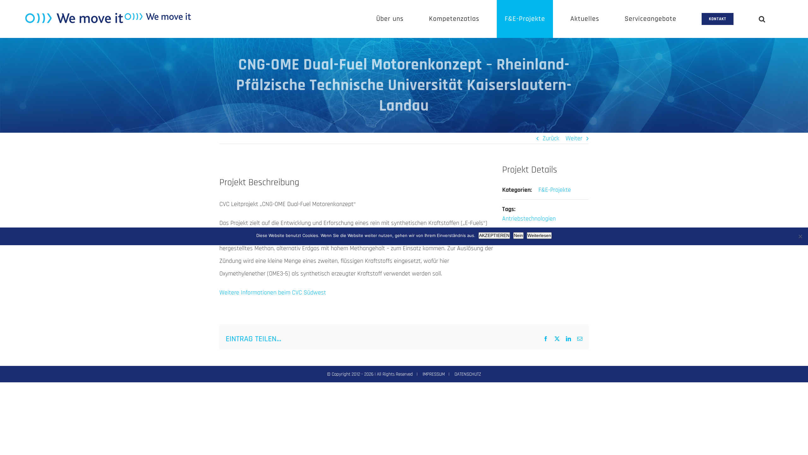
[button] (762, 19)
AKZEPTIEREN (494, 235)
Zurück (551, 138)
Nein (518, 235)
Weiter (574, 138)
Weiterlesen (539, 235)
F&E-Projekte (554, 190)
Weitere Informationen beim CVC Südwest (272, 292)
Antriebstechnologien (529, 219)
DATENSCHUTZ (467, 374)
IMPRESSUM (434, 374)
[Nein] (800, 236)
